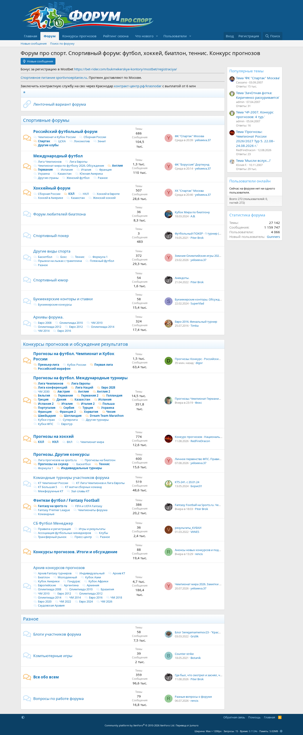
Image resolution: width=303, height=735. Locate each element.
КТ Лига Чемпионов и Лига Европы (100, 483)
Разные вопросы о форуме (193, 697)
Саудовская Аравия (51, 605)
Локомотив (82, 141)
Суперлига (70, 420)
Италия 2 (87, 404)
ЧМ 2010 (96, 323)
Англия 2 (103, 391)
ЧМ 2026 (106, 601)
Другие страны (48, 178)
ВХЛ (69, 442)
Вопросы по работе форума (58, 698)
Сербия (68, 408)
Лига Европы (78, 162)
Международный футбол (58, 155)
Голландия (114, 395)
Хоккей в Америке (50, 198)
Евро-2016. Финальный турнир (196, 322)
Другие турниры (97, 420)
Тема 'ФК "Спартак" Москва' (258, 78)
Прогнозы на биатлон (100, 460)
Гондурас (73, 581)
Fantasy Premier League (54, 510)
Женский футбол (78, 178)
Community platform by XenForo (140, 725)
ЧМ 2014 (43, 331)
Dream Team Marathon (107, 416)
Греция (43, 399)
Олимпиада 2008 (49, 589)
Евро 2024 (86, 601)
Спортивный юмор (50, 280)
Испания (67, 170)
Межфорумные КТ (50, 491)
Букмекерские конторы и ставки (63, 298)
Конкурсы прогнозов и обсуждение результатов (75, 344)
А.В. (193, 216)
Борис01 (196, 486)
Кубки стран (46, 420)
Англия (117, 166)
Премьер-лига (48, 365)
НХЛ (86, 194)
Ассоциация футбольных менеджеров (64, 533)
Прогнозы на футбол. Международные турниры (80, 377)
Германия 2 (89, 395)
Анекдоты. (182, 278)
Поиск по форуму (62, 43)
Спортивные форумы (46, 120)
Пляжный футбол (102, 261)
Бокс (63, 257)
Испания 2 (45, 404)
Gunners (273, 236)
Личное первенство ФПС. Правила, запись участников (212, 459)
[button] (157, 36)
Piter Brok (197, 238)
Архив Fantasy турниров (54, 573)
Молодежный (67, 577)
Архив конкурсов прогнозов (59, 567)
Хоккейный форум (51, 188)
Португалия (46, 408)
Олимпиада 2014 (102, 327)
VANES (195, 532)
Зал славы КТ (80, 491)
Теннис (80, 257)
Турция (88, 408)
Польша (108, 404)
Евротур (67, 424)
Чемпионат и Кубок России (57, 137)
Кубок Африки (98, 581)
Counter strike (184, 654)
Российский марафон (54, 369)
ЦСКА (62, 141)
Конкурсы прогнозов (79, 36)
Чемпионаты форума (92, 510)
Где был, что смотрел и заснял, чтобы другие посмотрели (215, 675)
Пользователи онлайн (250, 181)
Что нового (144, 36)
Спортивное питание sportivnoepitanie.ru (54, 77)
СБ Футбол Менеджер (53, 523)
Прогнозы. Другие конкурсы (61, 454)
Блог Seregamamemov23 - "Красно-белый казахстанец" (213, 632)
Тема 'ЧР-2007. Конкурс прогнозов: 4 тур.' (254, 114)
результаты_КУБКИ (188, 528)
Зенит (102, 141)
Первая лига (103, 365)
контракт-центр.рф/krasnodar (137, 86)
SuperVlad (197, 303)
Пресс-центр (83, 537)
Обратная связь (234, 717)
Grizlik (195, 636)
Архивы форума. (48, 317)
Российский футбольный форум (65, 131)
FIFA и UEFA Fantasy (88, 506)
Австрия (63, 391)
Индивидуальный (91, 573)
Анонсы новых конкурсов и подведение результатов (211, 550)
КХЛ (71, 194)
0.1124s (253, 731)
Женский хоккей (104, 198)
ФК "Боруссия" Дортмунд (192, 164)
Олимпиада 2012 (49, 327)
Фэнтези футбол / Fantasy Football (66, 500)
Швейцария (47, 416)
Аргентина (71, 585)
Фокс (198, 403)
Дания (61, 399)
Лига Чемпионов (49, 162)
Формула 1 (100, 257)
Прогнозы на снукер (53, 464)
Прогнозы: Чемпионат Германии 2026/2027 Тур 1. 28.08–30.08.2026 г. (221, 399)
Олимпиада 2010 (71, 323)
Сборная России (95, 137)
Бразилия (107, 589)
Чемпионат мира (92, 442)
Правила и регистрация (54, 529)
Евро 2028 (108, 387)
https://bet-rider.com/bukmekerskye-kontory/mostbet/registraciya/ (125, 69)
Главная (30, 36)
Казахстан (64, 174)
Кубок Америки (48, 581)
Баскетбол (45, 257)
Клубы (103, 533)
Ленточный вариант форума (59, 104)
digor (199, 363)
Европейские (47, 585)
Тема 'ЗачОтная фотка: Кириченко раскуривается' (257, 95)
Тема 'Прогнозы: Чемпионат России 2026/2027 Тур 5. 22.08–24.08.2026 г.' (255, 138)
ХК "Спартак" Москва (189, 191)
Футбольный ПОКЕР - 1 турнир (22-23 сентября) (207, 233)
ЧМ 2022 (65, 601)
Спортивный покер (51, 235)
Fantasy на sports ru (52, 506)
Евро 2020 (44, 601)
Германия (45, 170)
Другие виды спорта (52, 251)
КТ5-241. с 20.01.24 (187, 482)
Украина (44, 174)
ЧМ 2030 (43, 391)
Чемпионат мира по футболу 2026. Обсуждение (71, 166)
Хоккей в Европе (108, 194)
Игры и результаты (92, 529)
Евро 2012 (76, 327)
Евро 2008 (44, 323)
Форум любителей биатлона (59, 214)
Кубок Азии (93, 577)
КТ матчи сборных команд (83, 487)
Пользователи (175, 36)
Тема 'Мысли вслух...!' (253, 160)
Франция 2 (68, 412)
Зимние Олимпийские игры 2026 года (201, 256)
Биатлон (44, 577)
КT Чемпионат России (53, 483)
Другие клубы (48, 145)
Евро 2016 (64, 331)
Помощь (254, 717)
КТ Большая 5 (47, 487)
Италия (86, 170)
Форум (50, 36)
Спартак (44, 141)
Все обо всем (46, 677)
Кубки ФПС (45, 424)
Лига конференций (52, 387)
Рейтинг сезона (115, 36)
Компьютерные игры (52, 655)
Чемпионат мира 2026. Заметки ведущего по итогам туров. (216, 584)
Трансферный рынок (52, 537)
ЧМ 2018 (116, 597)
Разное (103, 178)
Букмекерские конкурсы (55, 304)
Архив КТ (119, 573)
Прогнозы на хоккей (53, 436)
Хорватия (91, 412)
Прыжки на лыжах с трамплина (60, 261)
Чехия (111, 412)
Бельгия (44, 395)
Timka (195, 326)
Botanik (196, 658)
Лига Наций (84, 387)
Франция (105, 170)
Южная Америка (91, 174)
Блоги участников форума (57, 634)
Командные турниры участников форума (71, 477)
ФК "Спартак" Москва (189, 136)
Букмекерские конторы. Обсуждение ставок (205, 299)
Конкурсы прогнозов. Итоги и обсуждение (75, 551)
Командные (46, 514)
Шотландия (73, 416)
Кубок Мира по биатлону (192, 212)
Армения (93, 585)
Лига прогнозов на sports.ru (57, 460)
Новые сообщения (34, 43)
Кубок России (76, 365)
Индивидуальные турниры (81, 468)
